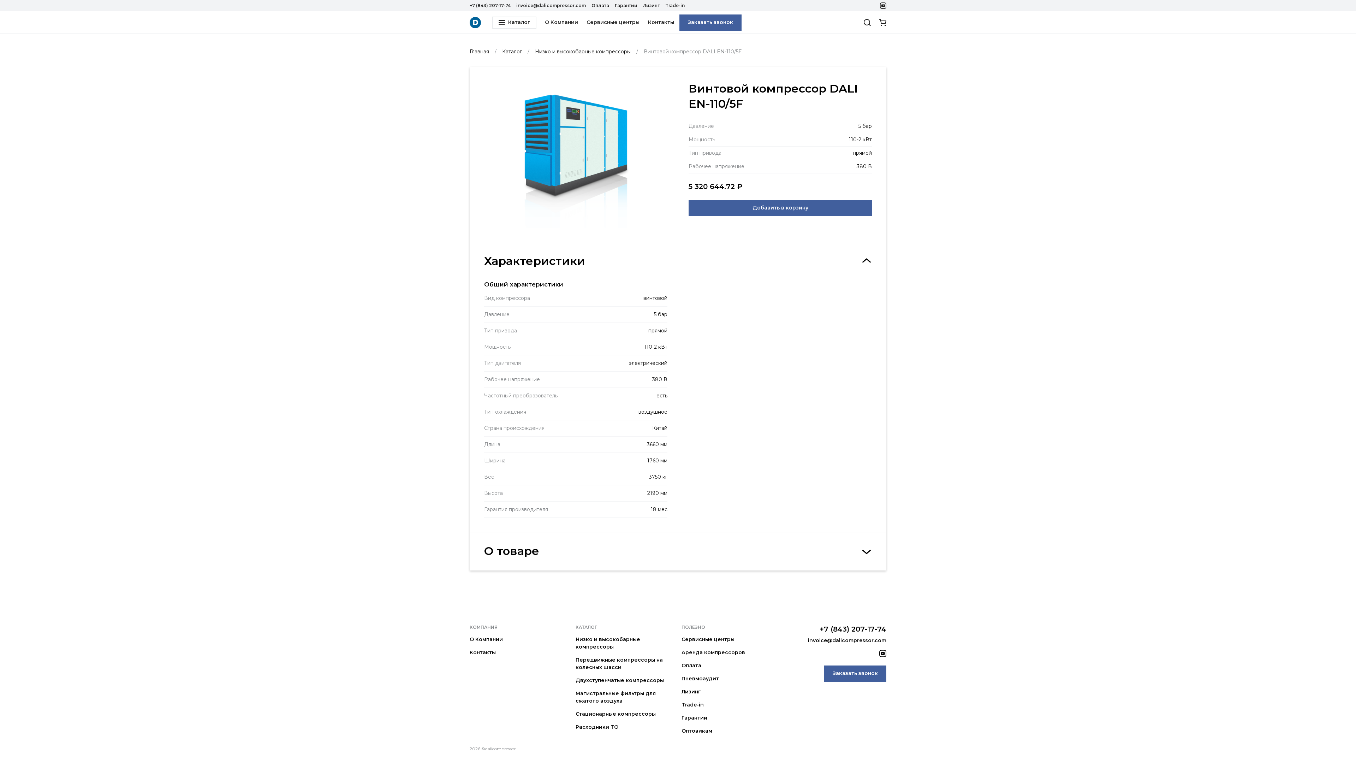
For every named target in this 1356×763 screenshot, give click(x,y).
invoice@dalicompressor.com (551, 5)
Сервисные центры (613, 22)
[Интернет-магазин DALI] (475, 22)
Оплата (600, 5)
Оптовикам (697, 731)
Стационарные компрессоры (616, 714)
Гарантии (626, 5)
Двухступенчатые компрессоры (620, 680)
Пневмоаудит (700, 678)
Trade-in (675, 5)
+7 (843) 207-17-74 (490, 5)
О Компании (561, 22)
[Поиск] (867, 22)
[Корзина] (882, 22)
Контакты (661, 22)
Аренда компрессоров (713, 652)
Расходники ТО (597, 727)
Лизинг (651, 5)
